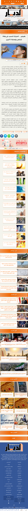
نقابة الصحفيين (9, 494)
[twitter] (21, 1)
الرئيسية (19, 462)
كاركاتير (19, 483)
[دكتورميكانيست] (14, 23)
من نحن (8, 496)
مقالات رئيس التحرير (5, 27)
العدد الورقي (8, 475)
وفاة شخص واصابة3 (8, 132)
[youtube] (19, 1)
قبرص (24, 132)
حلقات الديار (8, 468)
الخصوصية (8, 498)
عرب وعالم (21, 31)
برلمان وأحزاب (19, 479)
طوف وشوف (19, 494)
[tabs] (5, 1)
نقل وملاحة (8, 492)
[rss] (12, 1)
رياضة (19, 27)
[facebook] (23, 1)
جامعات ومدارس (8, 483)
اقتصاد (19, 468)
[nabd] (14, 1)
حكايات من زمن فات (8, 477)
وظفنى (19, 492)
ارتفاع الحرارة (18, 132)
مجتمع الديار (19, 490)
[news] (16, 1)
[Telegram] (12, 136)
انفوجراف (19, 488)
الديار (22, 63)
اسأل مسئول (19, 496)
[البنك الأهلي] (14, 7)
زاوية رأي (19, 475)
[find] (9, 1)
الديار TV (19, 477)
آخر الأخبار (14, 295)
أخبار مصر (23, 27)
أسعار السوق (8, 490)
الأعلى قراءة (13, 379)
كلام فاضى (9, 488)
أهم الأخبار (14, 331)
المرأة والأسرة (8, 473)
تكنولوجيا (19, 473)
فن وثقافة (12, 27)
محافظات (19, 481)
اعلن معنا (19, 498)
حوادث (16, 27)
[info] (7, 1)
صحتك (8, 479)
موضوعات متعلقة (19, 151)
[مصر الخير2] (14, 144)
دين (8, 481)
